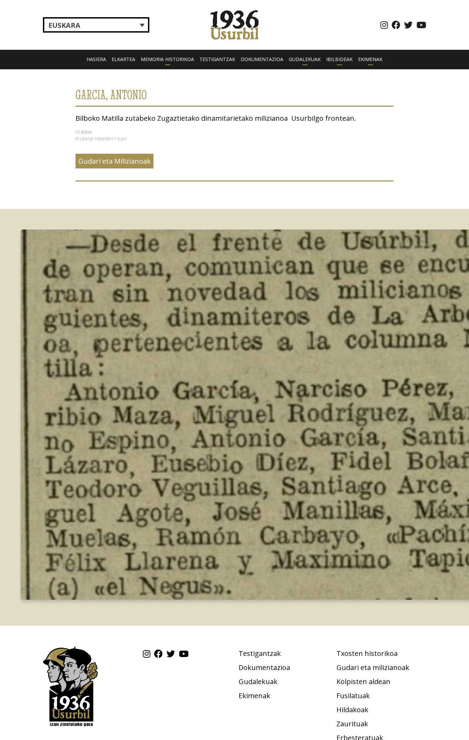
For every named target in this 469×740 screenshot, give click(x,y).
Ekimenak (370, 59)
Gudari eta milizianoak (372, 667)
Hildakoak (352, 709)
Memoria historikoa (167, 59)
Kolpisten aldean (363, 681)
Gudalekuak (305, 59)
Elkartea (123, 59)
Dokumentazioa (262, 59)
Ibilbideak (339, 59)
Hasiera (96, 59)
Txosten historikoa (367, 653)
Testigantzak (217, 59)
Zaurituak (352, 723)
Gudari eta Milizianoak (114, 161)
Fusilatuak (353, 695)
